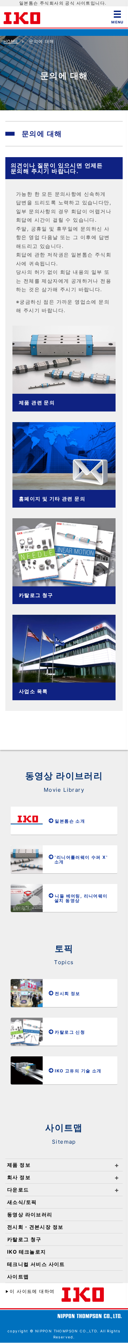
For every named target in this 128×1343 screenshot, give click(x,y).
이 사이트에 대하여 (32, 1291)
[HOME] (22, 16)
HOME (11, 41)
